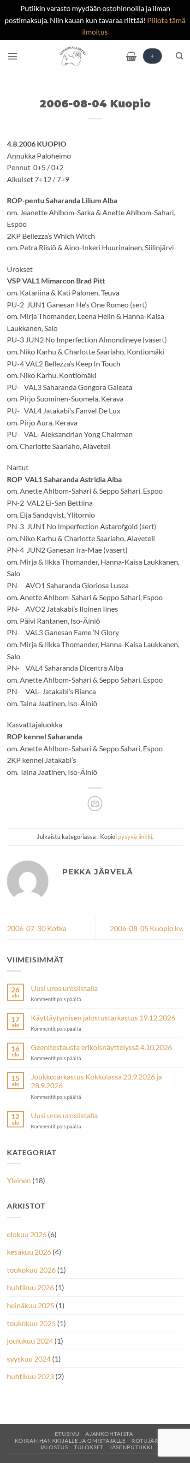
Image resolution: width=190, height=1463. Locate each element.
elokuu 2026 (27, 1234)
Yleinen (19, 1180)
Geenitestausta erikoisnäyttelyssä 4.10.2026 (101, 1047)
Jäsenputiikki (131, 1447)
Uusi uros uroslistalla (64, 988)
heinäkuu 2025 (30, 1305)
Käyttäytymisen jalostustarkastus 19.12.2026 (103, 1017)
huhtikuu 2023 (30, 1376)
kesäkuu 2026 (29, 1251)
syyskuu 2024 (29, 1358)
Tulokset (89, 1447)
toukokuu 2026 (31, 1269)
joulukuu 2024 (30, 1340)
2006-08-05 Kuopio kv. (146, 928)
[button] (12, 56)
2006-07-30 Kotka (36, 928)
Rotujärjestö (153, 1440)
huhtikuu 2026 (30, 1287)
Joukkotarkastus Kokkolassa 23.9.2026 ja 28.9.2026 (96, 1081)
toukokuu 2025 (31, 1323)
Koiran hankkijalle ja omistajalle (70, 1440)
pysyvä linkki (135, 836)
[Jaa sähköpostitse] (95, 803)
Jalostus (54, 1447)
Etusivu (67, 1433)
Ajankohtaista (109, 1433)
